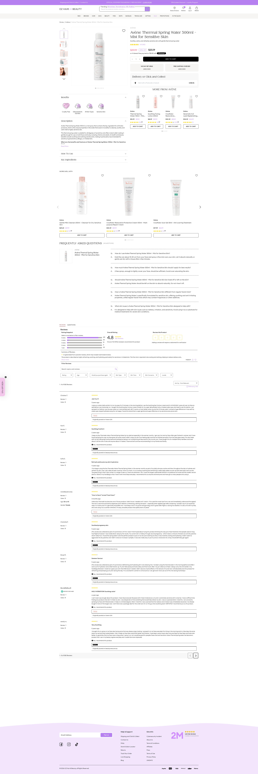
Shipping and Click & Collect (69, 2)
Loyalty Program (192, 2)
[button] (2, 387)
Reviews (62, 325)
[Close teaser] (6, 377)
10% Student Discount (178, 2)
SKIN (99, 16)
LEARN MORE (147, 2)
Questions (71, 325)
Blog (122, 760)
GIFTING (148, 16)
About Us (150, 740)
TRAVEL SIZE (138, 16)
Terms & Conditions (153, 743)
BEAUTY (107, 16)
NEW (79, 16)
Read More (64, 146)
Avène (67, 22)
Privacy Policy (151, 757)
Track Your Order (126, 753)
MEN (114, 16)
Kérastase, (111, 6)
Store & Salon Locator (128, 747)
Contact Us (84, 2)
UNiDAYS (150, 760)
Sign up (106, 735)
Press (148, 750)
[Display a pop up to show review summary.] (142, 122)
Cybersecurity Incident (154, 736)
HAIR (93, 16)
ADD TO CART (138, 126)
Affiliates (149, 747)
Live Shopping (125, 757)
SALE (155, 16)
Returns (123, 750)
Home (61, 22)
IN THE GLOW (176, 16)
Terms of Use (151, 753)
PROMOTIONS (164, 16)
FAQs (122, 743)
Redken (132, 6)
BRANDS (86, 16)
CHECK (191, 83)
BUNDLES (128, 16)
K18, (127, 6)
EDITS (120, 16)
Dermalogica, (120, 6)
